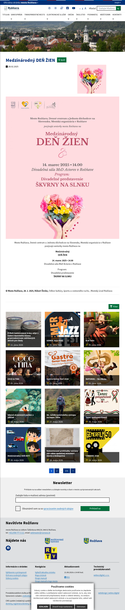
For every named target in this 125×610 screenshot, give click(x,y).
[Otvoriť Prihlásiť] (50, 8)
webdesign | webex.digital (108, 593)
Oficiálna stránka (20, 2)
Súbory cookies (12, 578)
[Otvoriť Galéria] (62, 8)
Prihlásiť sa (95, 508)
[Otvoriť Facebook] (68, 8)
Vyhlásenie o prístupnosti (16, 572)
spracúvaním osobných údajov (58, 508)
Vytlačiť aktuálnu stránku (45, 572)
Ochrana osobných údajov (16, 575)
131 (66, 470)
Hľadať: (92, 8)
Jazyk (116, 2)
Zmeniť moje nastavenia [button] (62, 607)
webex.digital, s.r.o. (101, 575)
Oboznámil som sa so (47, 508)
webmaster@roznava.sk (40, 532)
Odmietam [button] (81, 607)
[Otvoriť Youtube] (74, 8)
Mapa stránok (40, 575)
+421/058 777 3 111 (16, 532)
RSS (68, 577)
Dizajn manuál (41, 578)
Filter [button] (115, 306)
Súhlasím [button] (43, 607)
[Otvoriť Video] (56, 8)
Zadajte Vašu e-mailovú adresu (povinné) (35, 495)
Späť (62, 59)
